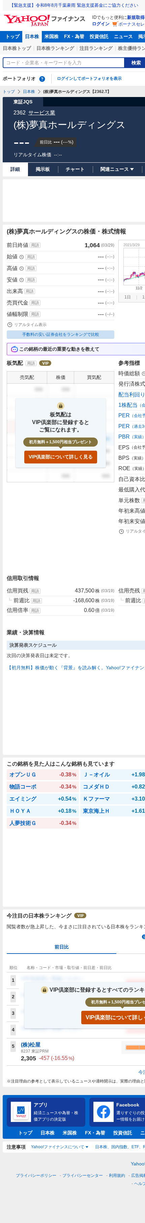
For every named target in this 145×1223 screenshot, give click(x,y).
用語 (35, 245)
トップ (12, 36)
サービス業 (41, 113)
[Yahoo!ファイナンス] (46, 16)
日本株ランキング (55, 48)
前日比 (62, 947)
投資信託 (99, 36)
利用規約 (117, 1175)
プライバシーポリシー (36, 1175)
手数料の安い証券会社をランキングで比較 (60, 334)
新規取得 (136, 17)
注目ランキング (96, 48)
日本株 (32, 36)
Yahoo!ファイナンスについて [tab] (57, 1147)
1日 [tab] (127, 297)
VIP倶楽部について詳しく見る (61, 456)
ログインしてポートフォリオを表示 (89, 78)
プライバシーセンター (82, 1175)
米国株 (52, 36)
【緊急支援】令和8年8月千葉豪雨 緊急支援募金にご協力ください (73, 5)
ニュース (123, 36)
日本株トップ (17, 48)
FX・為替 (74, 36)
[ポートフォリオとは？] (42, 79)
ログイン (101, 23)
